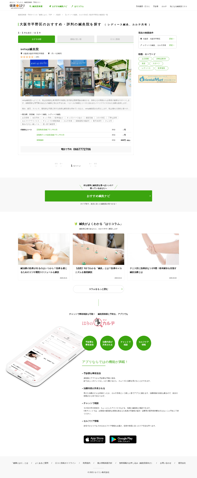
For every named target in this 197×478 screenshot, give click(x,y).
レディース (146, 68)
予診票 (155, 6)
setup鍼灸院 (30, 49)
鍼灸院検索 (37, 6)
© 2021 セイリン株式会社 (98, 472)
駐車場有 (161, 68)
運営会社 (182, 463)
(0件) (37, 57)
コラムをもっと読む (98, 289)
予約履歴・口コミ (143, 6)
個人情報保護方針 (104, 463)
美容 (143, 63)
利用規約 (86, 463)
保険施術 (40, 140)
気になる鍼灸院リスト (178, 6)
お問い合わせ (165, 463)
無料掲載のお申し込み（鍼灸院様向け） (136, 463)
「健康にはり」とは (19, 463)
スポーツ (156, 63)
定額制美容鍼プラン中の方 (47, 129)
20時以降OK (161, 59)
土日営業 (145, 59)
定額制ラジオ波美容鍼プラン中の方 (50, 135)
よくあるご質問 (41, 463)
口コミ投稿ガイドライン (65, 463)
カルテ (164, 6)
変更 (171, 39)
